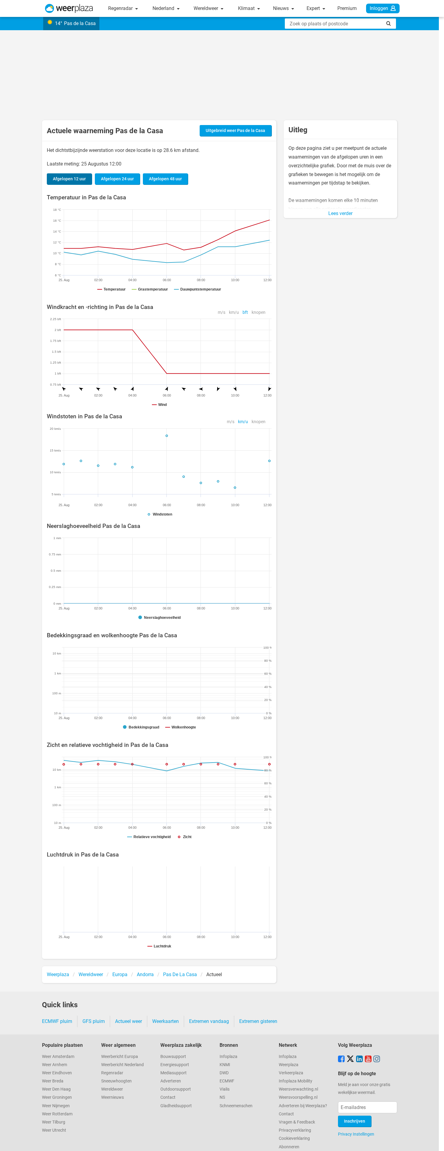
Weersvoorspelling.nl (298, 1097)
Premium (347, 8)
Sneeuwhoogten (116, 1081)
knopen (258, 312)
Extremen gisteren (258, 1021)
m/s (221, 312)
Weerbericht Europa (119, 1056)
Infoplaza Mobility (295, 1081)
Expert (314, 8)
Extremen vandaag (209, 1021)
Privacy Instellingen (356, 1134)
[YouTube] (368, 1059)
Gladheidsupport (176, 1105)
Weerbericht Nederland (122, 1064)
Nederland (164, 8)
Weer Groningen (57, 1097)
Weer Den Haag (56, 1089)
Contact (167, 1097)
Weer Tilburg (53, 1122)
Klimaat (247, 8)
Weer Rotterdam (57, 1114)
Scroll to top (434, 1141)
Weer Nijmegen (56, 1105)
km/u (234, 312)
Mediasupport (173, 1072)
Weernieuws (112, 1097)
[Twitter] (350, 1059)
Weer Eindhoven (57, 1072)
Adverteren (170, 1081)
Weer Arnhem (54, 1064)
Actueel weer (128, 1021)
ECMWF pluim (57, 1021)
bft (245, 312)
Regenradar (121, 8)
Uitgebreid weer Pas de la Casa (235, 130)
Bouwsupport (173, 1056)
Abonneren (289, 1146)
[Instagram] (376, 1059)
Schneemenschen (236, 1105)
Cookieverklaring (294, 1138)
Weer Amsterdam (58, 1056)
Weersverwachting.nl (298, 1089)
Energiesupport (174, 1064)
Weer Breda (52, 1081)
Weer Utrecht (54, 1130)
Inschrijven (354, 1121)
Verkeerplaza (291, 1072)
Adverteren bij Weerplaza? (303, 1105)
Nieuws (281, 8)
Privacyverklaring (295, 1130)
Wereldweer (206, 8)
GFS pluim (93, 1021)
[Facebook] (341, 1059)
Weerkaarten (165, 1021)
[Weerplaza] (69, 8)
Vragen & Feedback (297, 1122)
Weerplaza (288, 1064)
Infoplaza (228, 1056)
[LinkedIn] (359, 1059)
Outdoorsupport (175, 1089)
